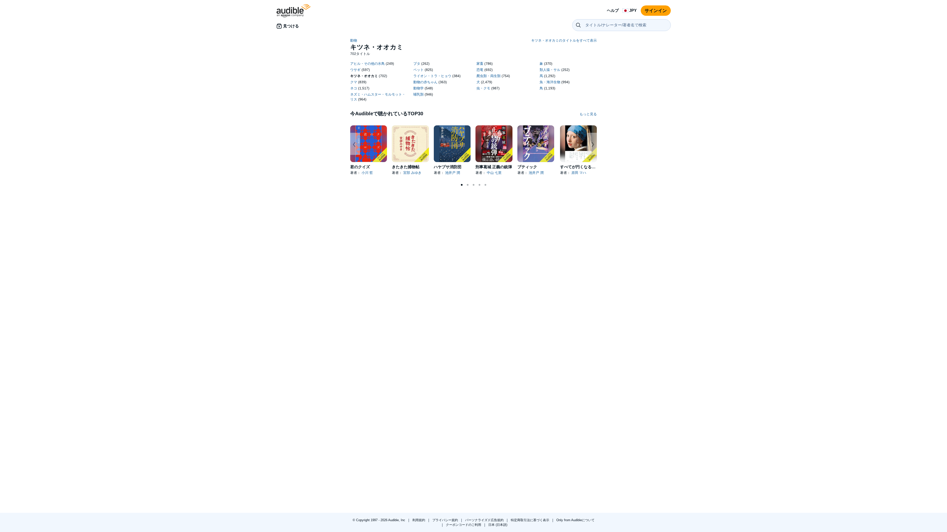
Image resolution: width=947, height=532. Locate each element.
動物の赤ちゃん (425, 82)
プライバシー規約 (445, 520)
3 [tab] (473, 185)
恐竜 (479, 70)
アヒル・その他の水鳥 (367, 64)
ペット (418, 70)
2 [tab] (467, 185)
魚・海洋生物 (550, 82)
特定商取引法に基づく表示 (530, 520)
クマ (353, 82)
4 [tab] (479, 185)
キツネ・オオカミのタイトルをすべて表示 (564, 40)
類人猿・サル (550, 70)
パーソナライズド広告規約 (485, 520)
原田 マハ (578, 173)
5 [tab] (485, 185)
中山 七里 (494, 173)
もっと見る (588, 114)
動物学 (418, 88)
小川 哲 (367, 173)
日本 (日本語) (497, 525)
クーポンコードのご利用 (464, 525)
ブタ (416, 64)
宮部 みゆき (412, 173)
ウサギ (355, 70)
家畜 (479, 64)
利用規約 (419, 520)
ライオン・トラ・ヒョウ (432, 76)
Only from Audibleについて (575, 520)
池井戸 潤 (452, 173)
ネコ (353, 88)
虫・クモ (483, 88)
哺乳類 (418, 94)
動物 (353, 40)
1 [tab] (461, 185)
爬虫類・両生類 (488, 76)
